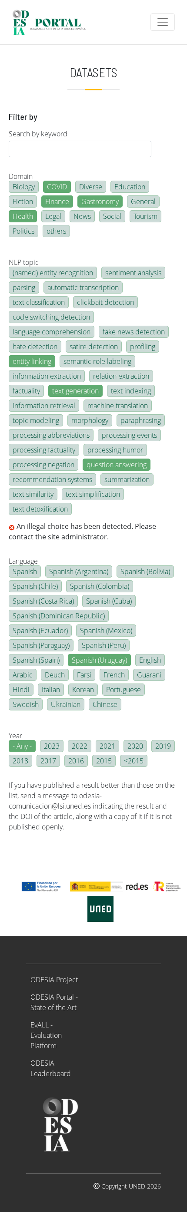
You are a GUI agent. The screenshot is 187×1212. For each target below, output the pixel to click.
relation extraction (121, 376)
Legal (53, 216)
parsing (24, 287)
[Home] (53, 22)
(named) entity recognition (53, 272)
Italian (51, 689)
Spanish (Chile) (35, 586)
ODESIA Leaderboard (50, 1068)
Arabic (23, 675)
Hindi (21, 689)
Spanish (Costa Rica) (43, 601)
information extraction (47, 376)
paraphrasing (140, 420)
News (82, 216)
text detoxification (40, 509)
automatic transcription (83, 287)
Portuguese (123, 689)
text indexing (131, 391)
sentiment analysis (133, 272)
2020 (135, 746)
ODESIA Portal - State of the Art (54, 1002)
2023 (52, 746)
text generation (75, 391)
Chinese (105, 704)
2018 (20, 761)
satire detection (94, 346)
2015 (104, 761)
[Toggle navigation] (162, 22)
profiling (142, 346)
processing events (129, 435)
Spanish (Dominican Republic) (59, 616)
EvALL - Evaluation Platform (46, 1035)
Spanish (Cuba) (109, 601)
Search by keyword (38, 134)
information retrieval (44, 405)
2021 (107, 746)
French (114, 675)
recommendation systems (52, 479)
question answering (117, 464)
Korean (83, 689)
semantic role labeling (97, 361)
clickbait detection (105, 302)
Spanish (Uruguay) (99, 660)
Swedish (26, 704)
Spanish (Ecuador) (40, 630)
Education (129, 187)
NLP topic (24, 262)
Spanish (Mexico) (106, 630)
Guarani (149, 675)
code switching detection (51, 317)
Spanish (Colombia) (99, 586)
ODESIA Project (54, 979)
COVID (57, 187)
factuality (26, 391)
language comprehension (51, 332)
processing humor (115, 450)
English (150, 660)
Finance (57, 201)
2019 (163, 746)
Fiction (23, 201)
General (143, 201)
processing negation (43, 464)
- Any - (22, 746)
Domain (21, 176)
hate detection (35, 346)
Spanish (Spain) (36, 660)
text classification (39, 302)
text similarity (33, 494)
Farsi (84, 675)
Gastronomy (100, 201)
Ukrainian (65, 704)
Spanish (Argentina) (78, 571)
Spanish (25, 571)
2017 (48, 761)
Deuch (55, 675)
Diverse (90, 187)
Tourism (145, 216)
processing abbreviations (51, 435)
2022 (79, 746)
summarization (127, 479)
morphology (89, 420)
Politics (23, 231)
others (56, 231)
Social (112, 216)
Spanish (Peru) (104, 645)
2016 (76, 761)
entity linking (32, 361)
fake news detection (134, 332)
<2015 (134, 761)
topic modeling (36, 420)
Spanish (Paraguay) (41, 645)
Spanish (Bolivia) (145, 571)
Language (23, 561)
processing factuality (44, 450)
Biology (24, 187)
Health (23, 216)
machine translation (117, 405)
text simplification (93, 494)
